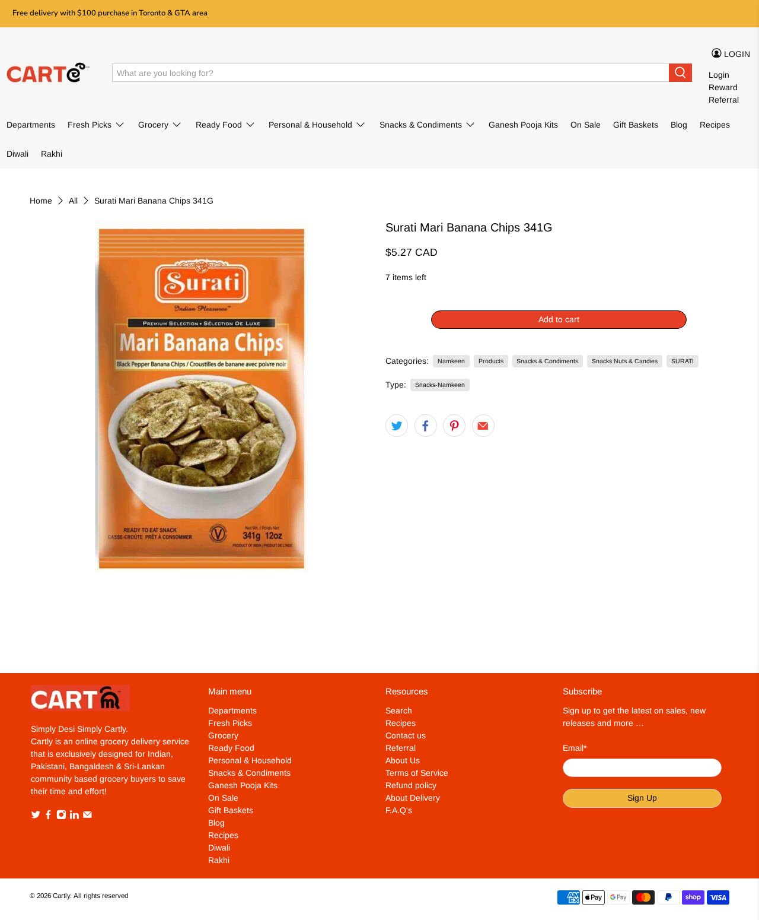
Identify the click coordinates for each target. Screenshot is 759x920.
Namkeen (451, 360)
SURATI (682, 360)
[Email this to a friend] (483, 425)
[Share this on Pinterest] (454, 425)
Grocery (153, 124)
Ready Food (219, 124)
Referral (724, 99)
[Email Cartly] (87, 816)
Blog (679, 124)
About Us (402, 760)
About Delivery (412, 797)
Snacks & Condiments (421, 124)
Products (491, 360)
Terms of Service (416, 773)
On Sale (585, 124)
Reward (723, 87)
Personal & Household (310, 124)
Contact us (405, 735)
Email (574, 748)
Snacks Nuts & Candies (625, 360)
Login (719, 75)
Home (41, 200)
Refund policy (410, 785)
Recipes (715, 124)
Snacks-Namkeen (440, 384)
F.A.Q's (398, 810)
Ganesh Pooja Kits (523, 124)
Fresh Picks (89, 124)
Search (398, 710)
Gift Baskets (635, 124)
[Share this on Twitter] (396, 425)
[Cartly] (51, 73)
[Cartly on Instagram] (61, 816)
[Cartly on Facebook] (48, 816)
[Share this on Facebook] (425, 425)
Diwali (17, 153)
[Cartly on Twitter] (36, 816)
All (73, 200)
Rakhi (51, 153)
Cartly (61, 895)
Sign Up (642, 797)
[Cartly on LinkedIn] (74, 816)
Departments (31, 124)
